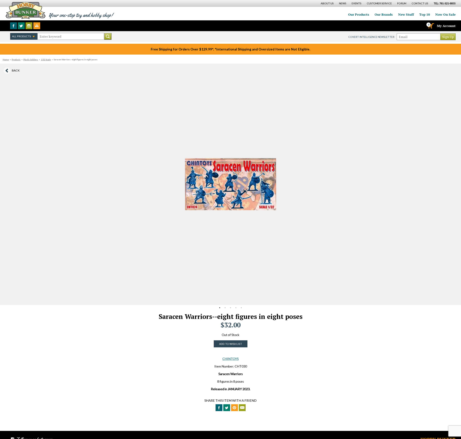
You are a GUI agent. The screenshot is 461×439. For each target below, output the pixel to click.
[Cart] (430, 25)
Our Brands (384, 14)
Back (16, 70)
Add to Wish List (230, 343)
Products (16, 59)
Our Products (358, 14)
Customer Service (379, 3)
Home (6, 59)
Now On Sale (445, 14)
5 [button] (241, 308)
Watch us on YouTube (36, 25)
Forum (401, 3)
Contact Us (420, 3)
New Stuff (406, 14)
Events (356, 3)
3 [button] (230, 308)
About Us (327, 3)
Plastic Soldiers (30, 59)
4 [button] (236, 308)
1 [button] (219, 308)
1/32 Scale (46, 59)
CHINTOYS (230, 359)
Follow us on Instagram (29, 25)
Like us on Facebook (13, 25)
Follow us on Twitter (21, 25)
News (342, 3)
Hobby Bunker (25, 10)
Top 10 (424, 14)
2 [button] (225, 308)
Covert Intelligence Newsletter (371, 36)
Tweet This (226, 407)
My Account (446, 26)
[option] (230, 184)
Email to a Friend (242, 407)
